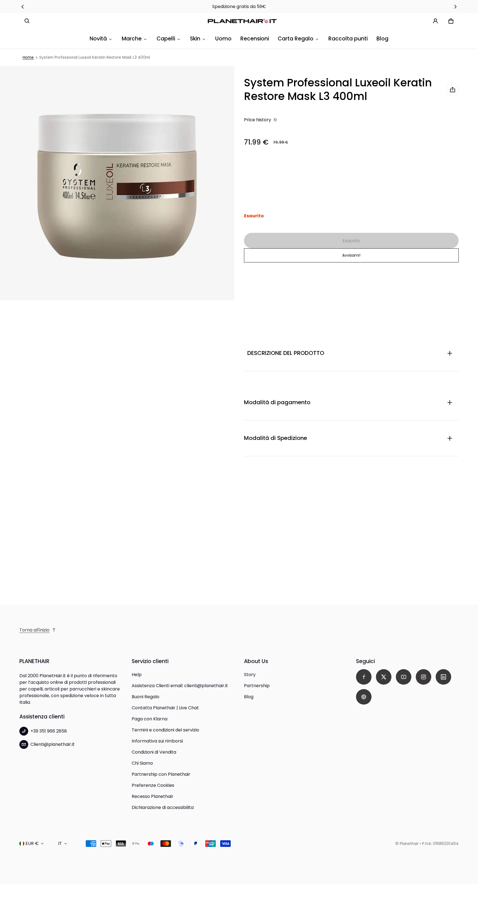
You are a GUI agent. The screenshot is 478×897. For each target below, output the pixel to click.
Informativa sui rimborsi (157, 741)
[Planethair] (243, 21)
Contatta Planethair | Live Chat (165, 708)
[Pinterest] (364, 697)
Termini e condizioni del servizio (165, 730)
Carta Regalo (295, 38)
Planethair (409, 843)
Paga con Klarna (149, 719)
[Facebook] (364, 677)
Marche (132, 38)
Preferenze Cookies (153, 785)
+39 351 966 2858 (48, 731)
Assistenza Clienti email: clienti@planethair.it (180, 685)
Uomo (223, 38)
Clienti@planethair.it (52, 744)
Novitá (98, 38)
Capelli (166, 38)
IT (60, 843)
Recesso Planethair (152, 796)
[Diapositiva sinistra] (22, 6)
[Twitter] (383, 677)
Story (250, 674)
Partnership (257, 685)
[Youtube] (403, 677)
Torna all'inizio (34, 630)
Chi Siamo (142, 763)
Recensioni (254, 38)
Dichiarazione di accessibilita (163, 807)
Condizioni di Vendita (154, 752)
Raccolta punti (348, 38)
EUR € (32, 843)
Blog (382, 38)
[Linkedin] (443, 677)
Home (28, 57)
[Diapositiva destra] (455, 6)
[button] (27, 21)
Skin (195, 38)
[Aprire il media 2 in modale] (117, 183)
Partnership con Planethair (161, 774)
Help (137, 674)
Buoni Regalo (145, 697)
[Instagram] (423, 677)
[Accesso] (435, 21)
